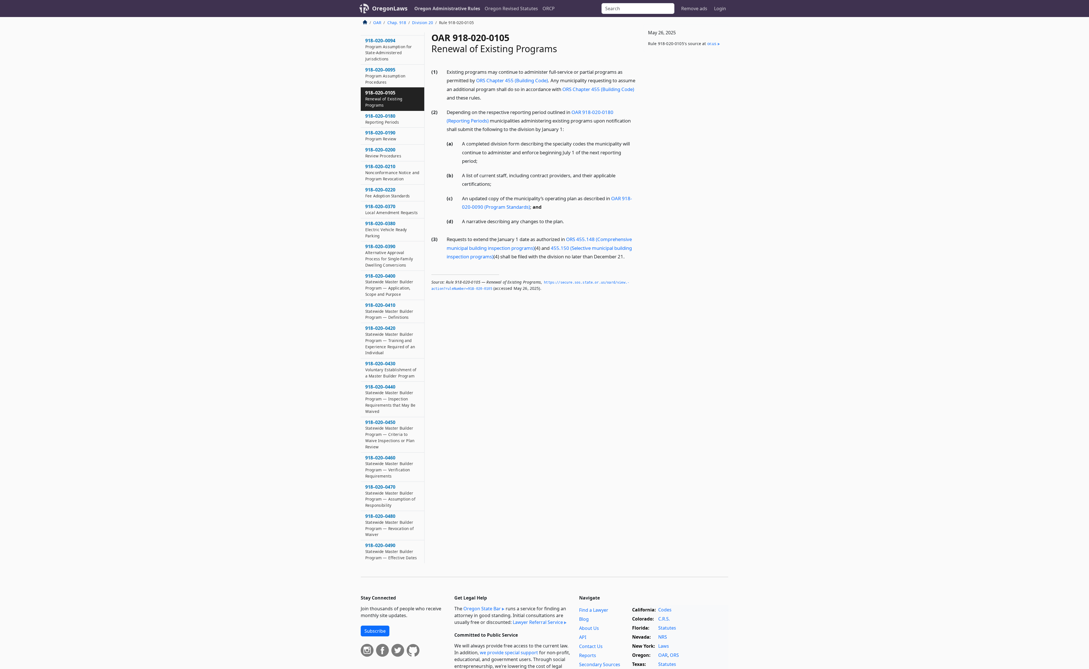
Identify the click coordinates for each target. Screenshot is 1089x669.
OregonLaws (390, 8)
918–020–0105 (383, 99)
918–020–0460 (389, 467)
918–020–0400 (389, 285)
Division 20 (422, 22)
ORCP (549, 8)
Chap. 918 (396, 22)
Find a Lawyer (593, 610)
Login (720, 8)
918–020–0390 (389, 255)
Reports (587, 655)
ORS (674, 655)
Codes (665, 610)
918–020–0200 (383, 153)
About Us (589, 628)
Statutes (667, 628)
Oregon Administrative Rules (447, 8)
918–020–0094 (388, 49)
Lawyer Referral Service (538, 622)
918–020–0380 (386, 229)
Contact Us (591, 646)
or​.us (712, 43)
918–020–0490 (391, 551)
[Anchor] (484, 97)
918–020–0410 (389, 311)
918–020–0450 (389, 434)
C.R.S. (664, 619)
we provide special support (509, 652)
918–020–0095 (385, 76)
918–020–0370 (391, 209)
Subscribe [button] (375, 631)
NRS (662, 637)
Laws (663, 646)
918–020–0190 (380, 136)
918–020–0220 (387, 193)
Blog (584, 619)
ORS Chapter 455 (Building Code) (512, 80)
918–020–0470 (390, 496)
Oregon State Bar (482, 608)
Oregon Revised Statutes (511, 8)
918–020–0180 (382, 119)
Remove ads (694, 8)
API (582, 637)
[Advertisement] (685, 145)
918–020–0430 (390, 369)
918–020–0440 (390, 399)
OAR (377, 22)
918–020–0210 (392, 172)
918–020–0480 (389, 525)
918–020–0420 (390, 340)
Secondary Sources (599, 664)
